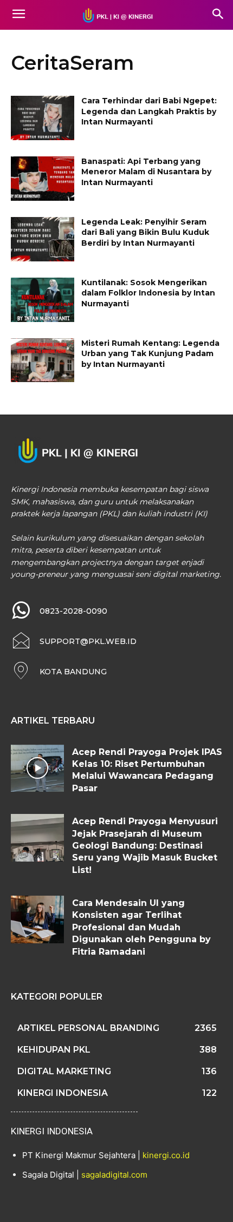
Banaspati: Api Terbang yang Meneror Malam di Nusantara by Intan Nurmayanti (146, 171)
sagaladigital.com (114, 1175)
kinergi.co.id (166, 1155)
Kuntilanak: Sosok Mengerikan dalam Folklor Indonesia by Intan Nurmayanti (148, 293)
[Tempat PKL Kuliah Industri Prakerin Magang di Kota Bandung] (116, 15)
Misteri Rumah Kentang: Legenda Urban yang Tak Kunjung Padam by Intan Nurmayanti (150, 353)
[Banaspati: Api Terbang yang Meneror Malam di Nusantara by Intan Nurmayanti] (42, 178)
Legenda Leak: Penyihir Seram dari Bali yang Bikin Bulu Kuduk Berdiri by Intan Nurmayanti (145, 232)
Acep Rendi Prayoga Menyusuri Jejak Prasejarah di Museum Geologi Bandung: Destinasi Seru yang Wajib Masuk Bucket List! (145, 845)
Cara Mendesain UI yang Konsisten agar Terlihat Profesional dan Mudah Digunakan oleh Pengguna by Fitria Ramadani (141, 927)
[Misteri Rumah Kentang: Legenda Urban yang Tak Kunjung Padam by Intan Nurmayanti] (42, 360)
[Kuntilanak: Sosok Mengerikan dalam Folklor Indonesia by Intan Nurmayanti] (42, 300)
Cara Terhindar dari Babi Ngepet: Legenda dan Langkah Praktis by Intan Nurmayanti (149, 111)
